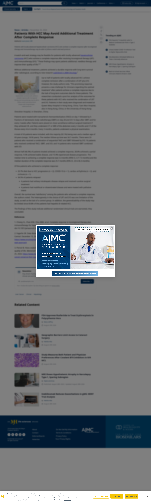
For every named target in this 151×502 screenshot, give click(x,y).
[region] (75, 496)
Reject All (117, 496)
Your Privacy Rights (101, 496)
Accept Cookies (131, 496)
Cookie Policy (68, 500)
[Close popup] (111, 228)
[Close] (147, 496)
